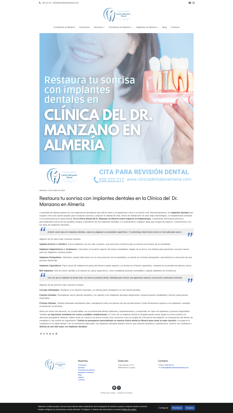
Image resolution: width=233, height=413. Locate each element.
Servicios (81, 367)
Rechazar (177, 408)
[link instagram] (193, 2)
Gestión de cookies (124, 393)
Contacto (81, 380)
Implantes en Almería (86, 372)
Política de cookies (108, 393)
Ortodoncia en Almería (86, 370)
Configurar (163, 408)
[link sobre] (56, 365)
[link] (116, 14)
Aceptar (189, 408)
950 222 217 (169, 365)
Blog (79, 375)
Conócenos (82, 365)
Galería (81, 377)
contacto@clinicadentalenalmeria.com (174, 367)
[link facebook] (190, 2)
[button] (99, 27)
